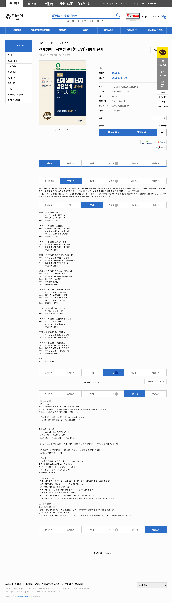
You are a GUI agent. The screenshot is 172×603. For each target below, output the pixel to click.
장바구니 (144, 132)
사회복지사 (100, 21)
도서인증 (161, 3)
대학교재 (63, 30)
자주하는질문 (67, 584)
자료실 (163, 102)
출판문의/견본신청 (163, 106)
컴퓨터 (86, 30)
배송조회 (156, 17)
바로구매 (114, 132)
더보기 (161, 381)
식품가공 (12, 88)
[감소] (153, 118)
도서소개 (71, 163)
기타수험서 (109, 30)
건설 (10, 55)
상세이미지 (49, 163)
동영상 (121, 3)
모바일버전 (80, 584)
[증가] (165, 118)
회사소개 (9, 584)
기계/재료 (12, 66)
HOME (42, 43)
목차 (92, 163)
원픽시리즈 (132, 30)
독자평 (113, 163)
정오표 (163, 92)
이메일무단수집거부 (50, 584)
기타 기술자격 (14, 100)
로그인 (114, 3)
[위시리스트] (162, 132)
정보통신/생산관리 (16, 94)
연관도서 (156, 163)
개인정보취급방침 (32, 584)
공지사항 (142, 3)
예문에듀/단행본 (155, 30)
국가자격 (17, 30)
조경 (79, 21)
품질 (68, 21)
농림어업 (12, 83)
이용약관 (19, 584)
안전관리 (12, 71)
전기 (85, 21)
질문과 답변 (162, 97)
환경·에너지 (13, 60)
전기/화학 (12, 77)
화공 (73, 21)
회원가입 (106, 3)
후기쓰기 (150, 381)
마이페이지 (146, 17)
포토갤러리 (152, 3)
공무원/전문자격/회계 (40, 30)
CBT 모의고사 (131, 3)
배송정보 (134, 163)
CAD (91, 21)
